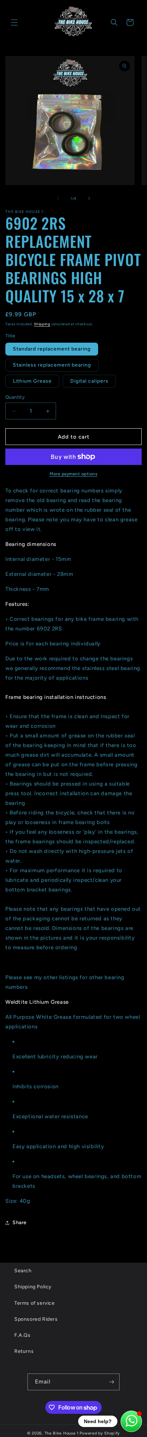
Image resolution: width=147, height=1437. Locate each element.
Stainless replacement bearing (52, 365)
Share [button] (19, 1222)
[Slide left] (58, 198)
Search (23, 1271)
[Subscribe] (111, 1382)
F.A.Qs (22, 1335)
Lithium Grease (32, 381)
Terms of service (34, 1303)
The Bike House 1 (62, 1433)
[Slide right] (89, 198)
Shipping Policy (33, 1287)
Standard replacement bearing (52, 349)
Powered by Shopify (100, 1433)
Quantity (15, 397)
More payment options (73, 473)
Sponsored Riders (36, 1319)
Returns (24, 1351)
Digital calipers (89, 381)
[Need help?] (131, 1421)
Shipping (42, 324)
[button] (14, 22)
